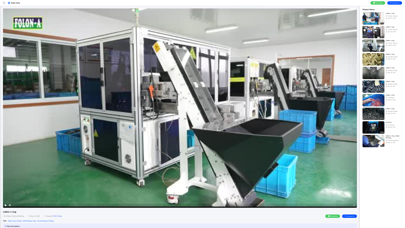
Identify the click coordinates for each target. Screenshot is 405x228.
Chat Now (379, 3)
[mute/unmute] (10, 205)
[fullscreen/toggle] (354, 205)
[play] (180, 108)
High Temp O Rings (15, 221)
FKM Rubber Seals (30, 221)
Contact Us (396, 3)
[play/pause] (6, 205)
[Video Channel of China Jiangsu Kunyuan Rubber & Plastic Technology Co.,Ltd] (14, 3)
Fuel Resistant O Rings (46, 221)
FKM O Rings (57, 216)
